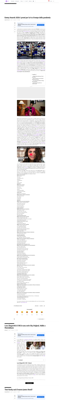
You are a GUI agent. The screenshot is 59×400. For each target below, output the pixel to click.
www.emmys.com (24, 302)
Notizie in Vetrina (13, 3)
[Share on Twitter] (15, 28)
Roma (34, 374)
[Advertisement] (29, 10)
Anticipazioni (6, 323)
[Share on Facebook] (15, 26)
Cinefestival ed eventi (8, 3)
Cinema (10, 387)
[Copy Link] (15, 32)
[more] (35, 1)
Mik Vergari (6, 330)
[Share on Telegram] (15, 30)
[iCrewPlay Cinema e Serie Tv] (7, 1)
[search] (49, 1)
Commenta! (12, 330)
